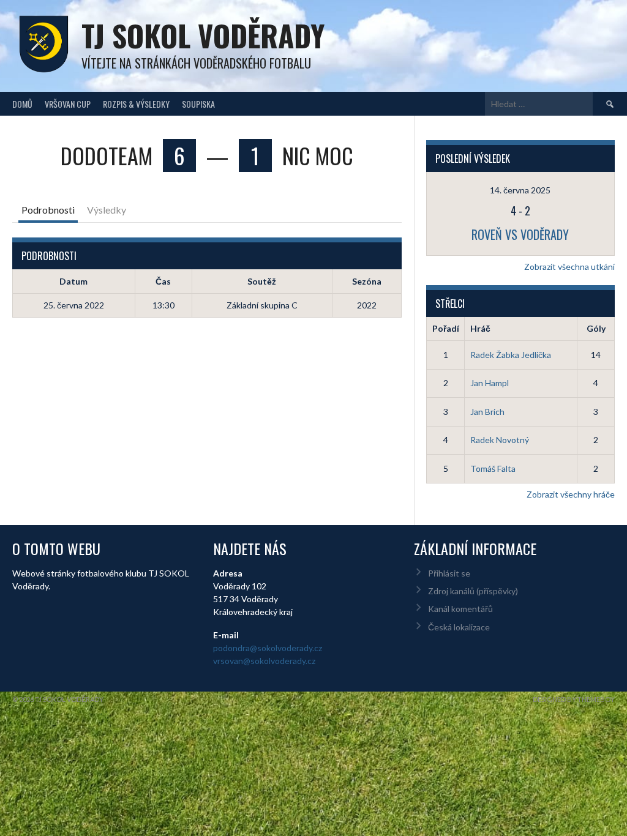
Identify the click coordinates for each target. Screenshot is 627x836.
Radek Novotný (499, 440)
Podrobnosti (48, 209)
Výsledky (106, 209)
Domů (22, 103)
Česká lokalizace (459, 627)
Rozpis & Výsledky (136, 103)
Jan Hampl (489, 383)
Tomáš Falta (493, 468)
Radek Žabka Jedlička (510, 354)
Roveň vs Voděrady (520, 234)
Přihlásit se (449, 573)
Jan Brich (487, 411)
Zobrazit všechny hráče (571, 494)
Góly (596, 328)
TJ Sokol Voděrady (203, 35)
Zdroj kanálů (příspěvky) (473, 591)
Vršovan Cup (68, 103)
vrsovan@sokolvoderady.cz (264, 660)
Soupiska (198, 103)
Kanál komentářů (460, 608)
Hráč (480, 328)
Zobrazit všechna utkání (569, 266)
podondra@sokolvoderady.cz (267, 648)
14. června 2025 (520, 190)
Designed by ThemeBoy (574, 699)
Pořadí (445, 328)
